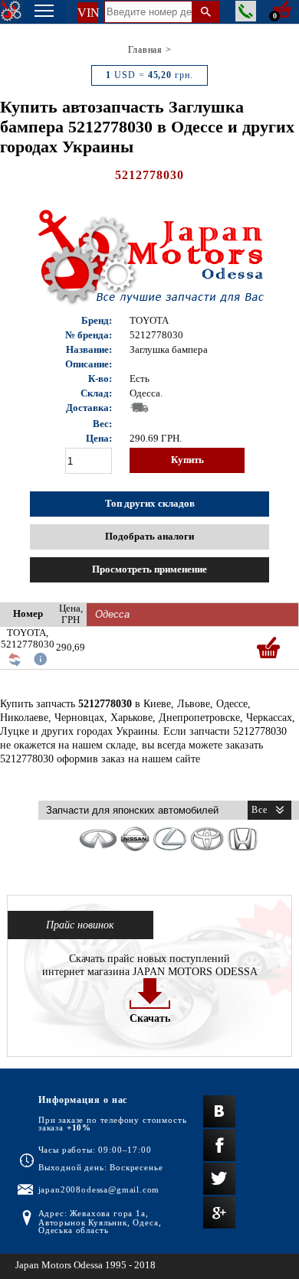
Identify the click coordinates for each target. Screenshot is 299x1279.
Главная (145, 49)
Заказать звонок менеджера (245, 11)
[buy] (268, 647)
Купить (187, 460)
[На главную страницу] (11, 11)
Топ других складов (150, 503)
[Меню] (44, 12)
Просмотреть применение (149, 569)
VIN (87, 12)
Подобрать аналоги (149, 536)
